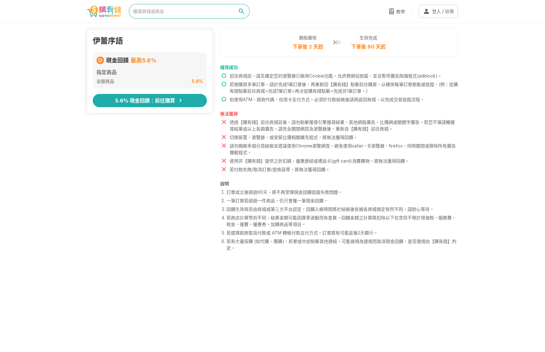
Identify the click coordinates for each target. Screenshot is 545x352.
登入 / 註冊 (438, 11)
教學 (400, 11)
